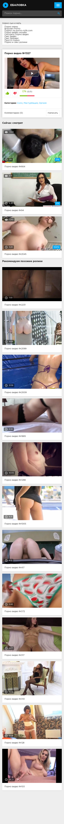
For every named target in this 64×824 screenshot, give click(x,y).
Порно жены (11, 27)
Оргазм (43, 103)
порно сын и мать (11, 23)
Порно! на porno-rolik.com (18, 31)
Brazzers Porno (12, 29)
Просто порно (12, 40)
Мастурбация (31, 103)
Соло (20, 103)
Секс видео (10, 36)
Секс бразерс (11, 38)
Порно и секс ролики (15, 42)
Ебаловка (18, 5)
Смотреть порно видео (16, 34)
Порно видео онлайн (15, 32)
